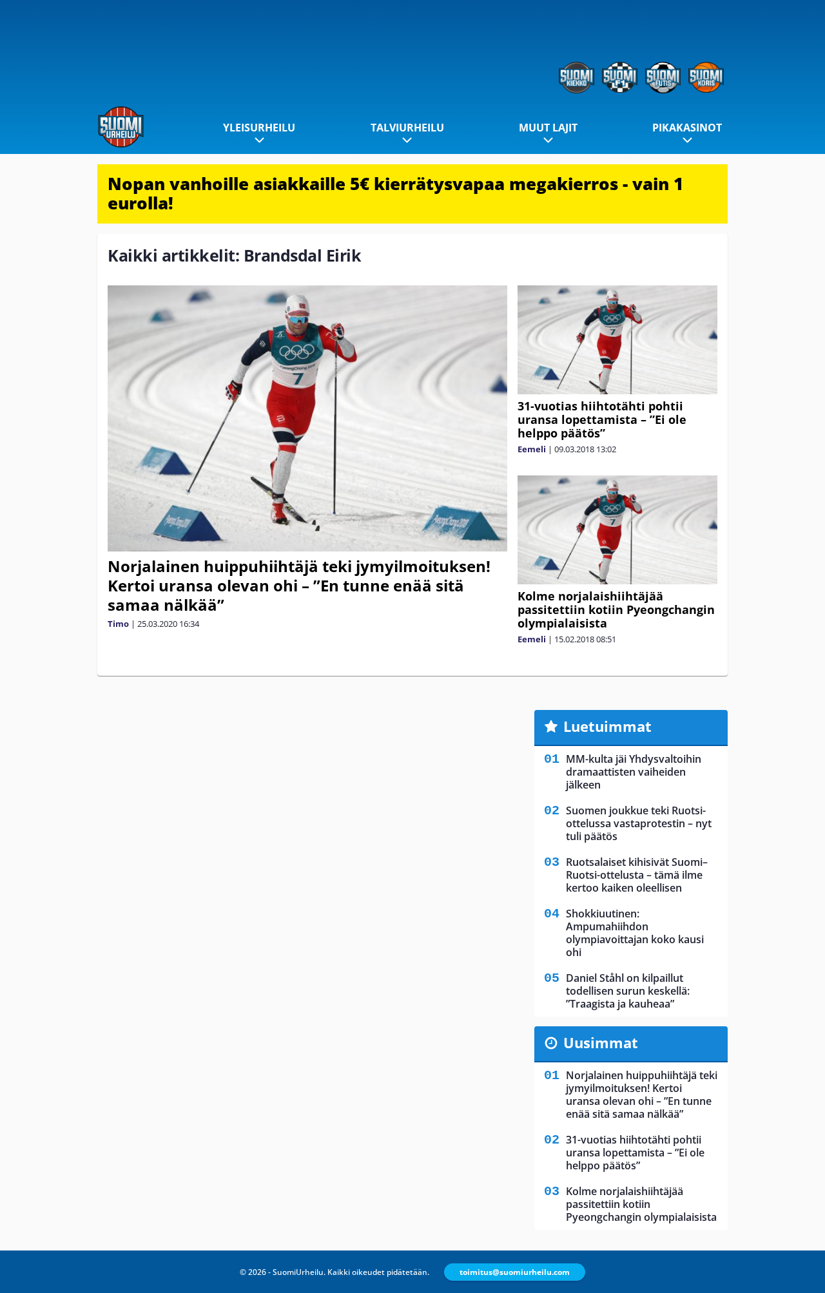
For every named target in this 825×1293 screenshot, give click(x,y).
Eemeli (532, 449)
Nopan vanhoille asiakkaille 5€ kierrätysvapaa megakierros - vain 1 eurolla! (395, 193)
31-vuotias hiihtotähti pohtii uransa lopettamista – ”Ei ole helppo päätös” (602, 419)
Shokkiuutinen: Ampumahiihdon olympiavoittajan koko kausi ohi (635, 932)
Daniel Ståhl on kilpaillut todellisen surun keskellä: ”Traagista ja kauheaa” (628, 991)
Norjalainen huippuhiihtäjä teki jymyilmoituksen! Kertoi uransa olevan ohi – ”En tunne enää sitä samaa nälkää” (299, 585)
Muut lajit (548, 127)
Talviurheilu (407, 127)
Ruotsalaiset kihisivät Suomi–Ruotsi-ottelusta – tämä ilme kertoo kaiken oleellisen (637, 875)
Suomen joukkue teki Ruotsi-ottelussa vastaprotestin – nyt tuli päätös (639, 823)
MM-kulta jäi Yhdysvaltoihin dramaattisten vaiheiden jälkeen (633, 772)
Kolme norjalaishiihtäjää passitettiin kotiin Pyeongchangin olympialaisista (616, 609)
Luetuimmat (607, 726)
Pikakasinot (687, 127)
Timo (118, 623)
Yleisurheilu (259, 127)
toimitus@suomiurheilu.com (515, 1272)
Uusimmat (600, 1042)
